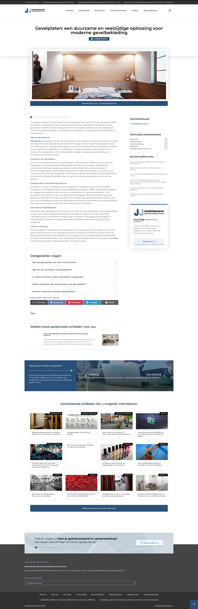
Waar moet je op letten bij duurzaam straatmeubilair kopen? (116, 433)
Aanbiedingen (100, 39)
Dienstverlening (136, 144)
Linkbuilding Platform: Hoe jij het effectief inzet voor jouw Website (67, 600)
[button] (170, 10)
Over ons (55, 595)
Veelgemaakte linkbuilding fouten (78, 433)
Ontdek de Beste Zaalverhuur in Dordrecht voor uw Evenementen (152, 495)
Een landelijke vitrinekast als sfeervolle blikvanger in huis (72, 2)
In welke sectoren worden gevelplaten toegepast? (74, 277)
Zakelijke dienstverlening (140, 149)
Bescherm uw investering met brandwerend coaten (146, 195)
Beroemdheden (97, 595)
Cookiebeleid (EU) (151, 595)
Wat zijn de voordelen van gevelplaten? (74, 270)
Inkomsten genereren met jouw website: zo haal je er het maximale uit (129, 600)
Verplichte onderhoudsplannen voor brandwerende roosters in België (151, 434)
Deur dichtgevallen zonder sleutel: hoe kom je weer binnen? (147, 163)
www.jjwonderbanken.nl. (163, 606)
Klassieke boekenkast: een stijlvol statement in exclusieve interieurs (46, 433)
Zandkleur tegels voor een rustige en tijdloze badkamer (146, 189)
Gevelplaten (36, 141)
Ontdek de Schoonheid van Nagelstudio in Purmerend (113, 464)
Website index (133, 595)
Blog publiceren (150, 10)
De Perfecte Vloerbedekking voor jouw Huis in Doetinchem (81, 495)
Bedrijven (134, 146)
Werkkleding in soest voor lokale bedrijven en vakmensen (116, 495)
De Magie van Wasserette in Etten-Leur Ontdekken (43, 495)
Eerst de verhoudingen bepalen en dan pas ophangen (80, 446)
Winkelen (134, 139)
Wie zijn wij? (99, 10)
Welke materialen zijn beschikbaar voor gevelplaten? (74, 284)
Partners (69, 10)
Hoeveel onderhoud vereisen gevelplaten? (74, 291)
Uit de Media (83, 10)
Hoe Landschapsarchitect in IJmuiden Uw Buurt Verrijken (150, 464)
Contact (135, 10)
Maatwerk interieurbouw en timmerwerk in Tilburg (146, 169)
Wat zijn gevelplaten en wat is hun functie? (74, 262)
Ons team (67, 595)
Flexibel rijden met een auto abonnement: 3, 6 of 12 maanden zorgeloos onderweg (45, 465)
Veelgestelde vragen (140, 124)
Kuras (115, 238)
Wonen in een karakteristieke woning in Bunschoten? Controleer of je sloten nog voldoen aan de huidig (137, 2)
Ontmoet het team (118, 10)
